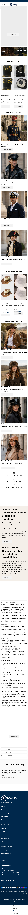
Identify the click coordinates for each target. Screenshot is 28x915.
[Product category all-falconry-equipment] (7, 51)
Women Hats (3, 309)
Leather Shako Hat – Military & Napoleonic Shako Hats (7, 101)
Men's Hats (3, 99)
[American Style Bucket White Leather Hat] (20, 280)
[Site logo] (14, 4)
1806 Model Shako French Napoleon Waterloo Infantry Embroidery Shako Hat (7, 95)
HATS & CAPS (6, 102)
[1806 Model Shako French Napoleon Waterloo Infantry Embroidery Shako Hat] (7, 70)
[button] (5, 106)
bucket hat (22, 308)
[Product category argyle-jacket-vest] (20, 51)
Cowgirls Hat (8, 309)
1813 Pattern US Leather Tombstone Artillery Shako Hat (20, 95)
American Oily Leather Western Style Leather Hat (7, 305)
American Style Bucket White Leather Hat (20, 304)
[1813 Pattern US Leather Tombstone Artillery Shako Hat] (20, 70)
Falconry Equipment (13, 34)
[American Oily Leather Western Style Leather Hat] (7, 280)
